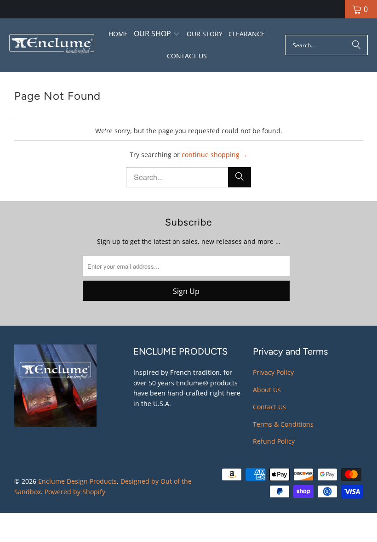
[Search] (356, 45)
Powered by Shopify (75, 491)
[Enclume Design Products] (51, 45)
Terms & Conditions (283, 424)
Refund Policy (274, 441)
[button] (157, 34)
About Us (267, 389)
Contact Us (269, 406)
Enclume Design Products (77, 481)
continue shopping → (215, 154)
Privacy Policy (273, 372)
